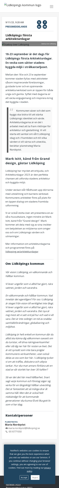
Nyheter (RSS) (13, 484)
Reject (35, 477)
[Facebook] (45, 22)
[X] (39, 22)
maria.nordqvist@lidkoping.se (24, 428)
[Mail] (45, 26)
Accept (24, 477)
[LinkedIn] (39, 26)
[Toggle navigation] (51, 6)
